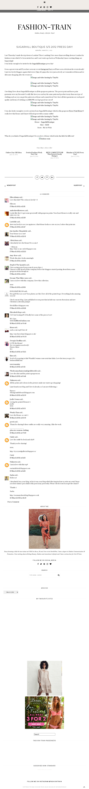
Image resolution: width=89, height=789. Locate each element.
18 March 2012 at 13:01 (18, 408)
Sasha (12, 475)
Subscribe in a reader (45, 769)
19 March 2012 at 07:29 (18, 433)
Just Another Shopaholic (18, 231)
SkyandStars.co (61, 787)
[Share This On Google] (52, 177)
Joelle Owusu (14, 399)
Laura (43, 72)
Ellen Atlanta (14, 197)
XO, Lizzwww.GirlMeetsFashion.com (20, 320)
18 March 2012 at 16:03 (18, 418)
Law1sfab (13, 222)
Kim (11, 356)
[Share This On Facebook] (37, 177)
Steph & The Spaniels (18, 265)
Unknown (13, 380)
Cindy (12, 437)
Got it (50, 10)
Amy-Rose (13, 255)
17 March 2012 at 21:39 (18, 218)
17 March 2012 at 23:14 (17, 274)
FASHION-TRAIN (44, 26)
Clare (38, 72)
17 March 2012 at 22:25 (18, 251)
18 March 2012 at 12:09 (18, 395)
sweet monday (15, 364)
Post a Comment (13, 502)
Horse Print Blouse (76, 111)
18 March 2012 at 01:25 (18, 352)
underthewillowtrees (17, 210)
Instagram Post (46, 69)
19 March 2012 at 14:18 (17, 471)
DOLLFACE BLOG (17, 291)
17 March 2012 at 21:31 (17, 206)
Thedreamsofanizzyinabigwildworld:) (23, 371)
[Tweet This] (42, 177)
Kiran (12, 327)
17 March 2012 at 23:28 (18, 308)
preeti (12, 422)
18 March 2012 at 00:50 (18, 336)
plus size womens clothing (19, 430)
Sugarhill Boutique (39, 64)
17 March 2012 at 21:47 (17, 227)
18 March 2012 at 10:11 (17, 367)
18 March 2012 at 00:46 (18, 323)
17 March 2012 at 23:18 (18, 287)
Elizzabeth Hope (16, 312)
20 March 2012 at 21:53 (18, 498)
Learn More (41, 10)
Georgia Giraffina (16, 341)
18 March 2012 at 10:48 (18, 376)
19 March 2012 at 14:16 (17, 458)
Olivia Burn (14, 240)
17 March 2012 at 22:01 (18, 236)
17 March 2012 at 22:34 (18, 261)
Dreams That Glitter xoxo (19, 278)
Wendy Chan (14, 412)
